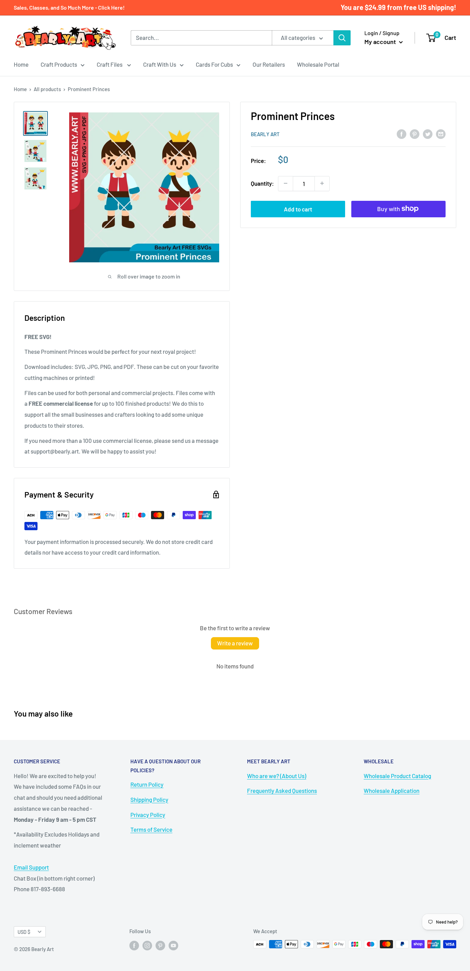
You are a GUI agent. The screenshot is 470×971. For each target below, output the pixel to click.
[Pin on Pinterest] (414, 133)
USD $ (24, 932)
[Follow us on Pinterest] (160, 945)
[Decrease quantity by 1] (285, 183)
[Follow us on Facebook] (134, 945)
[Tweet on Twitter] (427, 133)
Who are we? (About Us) (276, 775)
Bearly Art (265, 134)
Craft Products (59, 64)
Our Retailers (269, 64)
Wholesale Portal (318, 64)
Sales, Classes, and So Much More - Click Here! (69, 7)
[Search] (342, 37)
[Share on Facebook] (401, 133)
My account (380, 41)
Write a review (235, 643)
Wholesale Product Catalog (397, 775)
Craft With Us (159, 64)
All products (47, 89)
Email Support (31, 867)
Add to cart (298, 208)
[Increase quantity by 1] (322, 183)
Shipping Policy (149, 799)
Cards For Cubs (214, 64)
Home (21, 64)
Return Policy (146, 784)
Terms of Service (151, 829)
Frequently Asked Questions (282, 790)
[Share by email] (441, 133)
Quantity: (262, 183)
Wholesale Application (391, 790)
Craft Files (110, 64)
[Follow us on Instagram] (147, 945)
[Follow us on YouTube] (173, 945)
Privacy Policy (147, 814)
